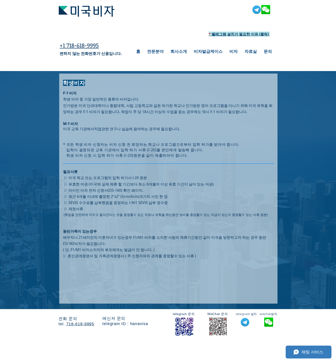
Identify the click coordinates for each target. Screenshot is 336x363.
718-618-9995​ (80, 324)
